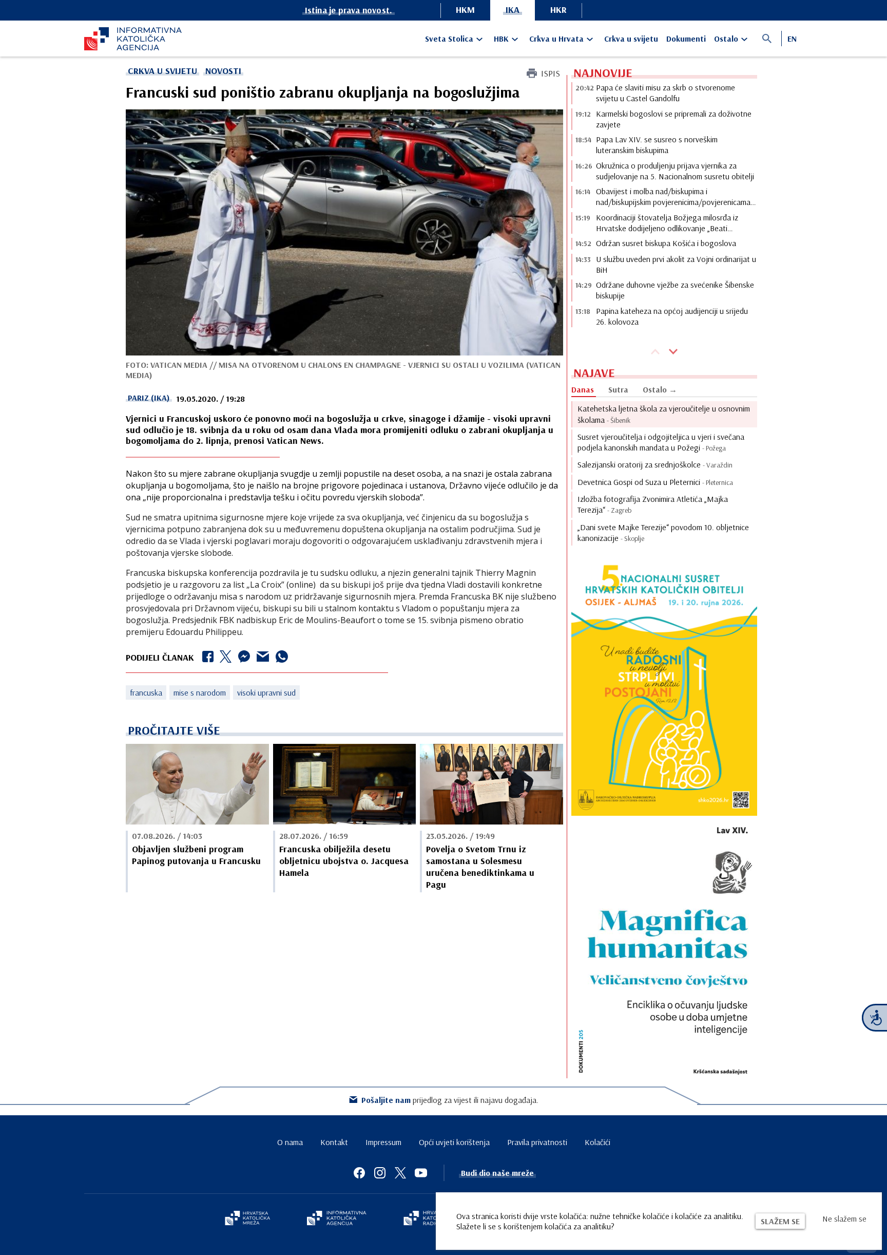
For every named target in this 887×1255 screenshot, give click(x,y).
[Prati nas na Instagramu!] (380, 1173)
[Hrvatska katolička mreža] (247, 1219)
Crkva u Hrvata (556, 38)
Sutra (618, 389)
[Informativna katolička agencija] (337, 1219)
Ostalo (726, 38)
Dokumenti (686, 38)
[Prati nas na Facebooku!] (359, 1173)
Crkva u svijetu (631, 38)
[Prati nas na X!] (400, 1173)
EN (792, 38)
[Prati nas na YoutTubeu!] (421, 1173)
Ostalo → (660, 389)
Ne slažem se (844, 1218)
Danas (582, 389)
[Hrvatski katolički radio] (427, 1219)
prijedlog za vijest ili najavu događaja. (449, 1100)
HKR (558, 9)
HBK (501, 38)
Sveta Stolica (449, 38)
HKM (465, 9)
